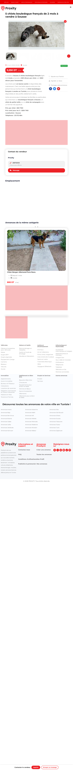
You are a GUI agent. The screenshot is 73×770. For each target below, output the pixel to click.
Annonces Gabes (6, 421)
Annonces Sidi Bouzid (56, 412)
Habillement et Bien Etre (26, 376)
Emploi (39, 379)
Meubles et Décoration (26, 356)
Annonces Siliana (55, 415)
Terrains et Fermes (7, 397)
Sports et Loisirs (42, 359)
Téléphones (59, 365)
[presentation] (68, 56)
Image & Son (60, 357)
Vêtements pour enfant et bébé (27, 396)
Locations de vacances (8, 388)
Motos (3, 352)
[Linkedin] (69, 450)
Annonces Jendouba (7, 427)
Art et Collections (43, 352)
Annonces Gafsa (6, 424)
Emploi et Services (43, 375)
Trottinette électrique (44, 362)
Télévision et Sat (61, 369)
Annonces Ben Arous (7, 415)
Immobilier (5, 375)
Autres (3, 369)
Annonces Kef (29, 415)
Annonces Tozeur (55, 424)
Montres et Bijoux (25, 389)
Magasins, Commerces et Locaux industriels (8, 391)
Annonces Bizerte (6, 418)
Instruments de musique (45, 357)
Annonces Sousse (55, 418)
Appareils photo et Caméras (62, 354)
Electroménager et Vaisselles (25, 349)
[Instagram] (57, 450)
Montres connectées (62, 372)
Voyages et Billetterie (44, 366)
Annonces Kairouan (7, 430)
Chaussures (23, 382)
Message (16, 170)
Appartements (6, 379)
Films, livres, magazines (45, 354)
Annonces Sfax (54, 409)
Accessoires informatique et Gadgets (64, 350)
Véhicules (4, 345)
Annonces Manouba (31, 421)
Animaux (40, 350)
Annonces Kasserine (31, 409)
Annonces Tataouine (56, 421)
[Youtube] (63, 450)
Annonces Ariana (6, 409)
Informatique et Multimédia (61, 345)
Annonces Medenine (31, 424)
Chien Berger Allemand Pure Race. (21, 272)
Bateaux (3, 364)
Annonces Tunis (54, 427)
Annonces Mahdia (30, 418)
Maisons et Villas (6, 394)
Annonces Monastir (31, 427)
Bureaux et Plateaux (7, 383)
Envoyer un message (50, 767)
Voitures (3, 366)
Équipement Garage (7, 359)
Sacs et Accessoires (25, 391)
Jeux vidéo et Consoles (63, 360)
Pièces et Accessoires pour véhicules (8, 349)
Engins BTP (5, 355)
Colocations (5, 386)
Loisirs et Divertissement (42, 345)
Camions (4, 362)
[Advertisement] (36, 132)
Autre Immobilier (6, 381)
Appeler (35, 767)
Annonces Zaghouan (56, 430)
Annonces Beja (5, 412)
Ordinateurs (60, 362)
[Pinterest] (60, 450)
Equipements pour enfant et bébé (25, 385)
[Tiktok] (67, 450)
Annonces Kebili (30, 412)
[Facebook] (54, 450)
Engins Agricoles (6, 357)
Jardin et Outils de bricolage (25, 353)
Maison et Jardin (25, 345)
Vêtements (22, 393)
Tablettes (59, 367)
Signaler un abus (56, 81)
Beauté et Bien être (25, 380)
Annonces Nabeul (30, 430)
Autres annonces (61, 375)
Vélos (39, 364)
